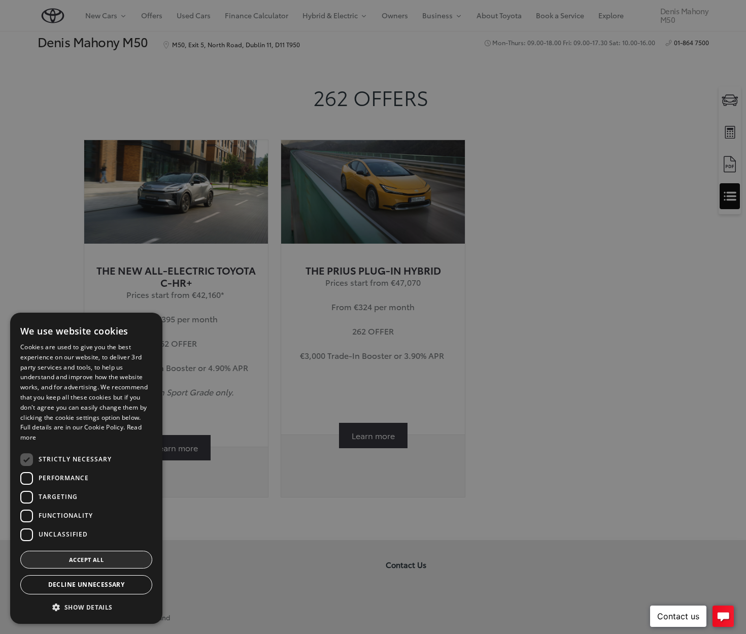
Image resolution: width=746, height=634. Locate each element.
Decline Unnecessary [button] (86, 584)
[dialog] (86, 468)
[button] (86, 607)
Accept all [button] (86, 559)
